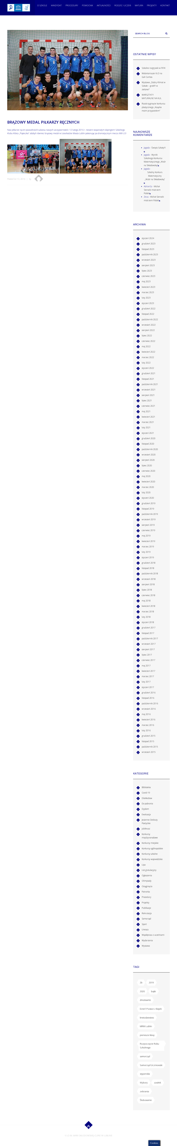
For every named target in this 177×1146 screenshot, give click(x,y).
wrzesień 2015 (149, 752)
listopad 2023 (148, 249)
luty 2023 (146, 297)
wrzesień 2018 (149, 579)
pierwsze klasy (147, 1035)
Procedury (72, 5)
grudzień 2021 (148, 373)
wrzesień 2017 (149, 643)
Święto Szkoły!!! (158, 147)
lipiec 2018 (147, 589)
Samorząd (146, 918)
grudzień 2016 (148, 692)
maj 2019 (146, 535)
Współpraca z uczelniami (153, 934)
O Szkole (42, 5)
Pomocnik (87, 5)
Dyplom (145, 808)
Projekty (152, 5)
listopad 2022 (148, 313)
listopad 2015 (148, 741)
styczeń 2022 (148, 368)
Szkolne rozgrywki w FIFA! (153, 68)
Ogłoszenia (147, 875)
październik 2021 (150, 384)
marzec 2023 (148, 292)
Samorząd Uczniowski (151, 1065)
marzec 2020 (148, 487)
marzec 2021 (148, 422)
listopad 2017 (148, 633)
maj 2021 (146, 411)
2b (141, 982)
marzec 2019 (148, 546)
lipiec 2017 (147, 654)
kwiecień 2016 (148, 719)
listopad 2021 (148, 378)
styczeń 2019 (148, 557)
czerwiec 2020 (148, 470)
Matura (139, 5)
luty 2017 (146, 681)
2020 (142, 991)
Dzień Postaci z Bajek (151, 1008)
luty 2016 (146, 730)
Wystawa (146, 945)
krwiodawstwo (147, 1017)
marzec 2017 (148, 676)
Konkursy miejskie (150, 842)
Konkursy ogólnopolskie (152, 848)
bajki (153, 991)
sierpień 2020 (148, 460)
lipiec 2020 (147, 465)
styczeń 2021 (148, 433)
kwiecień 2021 (148, 416)
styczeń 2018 (148, 622)
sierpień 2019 (148, 524)
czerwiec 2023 (148, 276)
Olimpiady (146, 880)
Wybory (144, 1082)
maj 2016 (146, 714)
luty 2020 (146, 492)
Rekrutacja (147, 913)
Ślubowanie (146, 1100)
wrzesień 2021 (149, 389)
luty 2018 (146, 616)
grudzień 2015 (148, 735)
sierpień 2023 (148, 265)
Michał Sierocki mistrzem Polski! (152, 190)
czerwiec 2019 (148, 530)
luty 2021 (146, 427)
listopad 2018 (148, 568)
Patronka (146, 891)
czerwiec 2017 (148, 660)
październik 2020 (150, 449)
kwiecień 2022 (148, 351)
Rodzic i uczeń (122, 5)
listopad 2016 (148, 697)
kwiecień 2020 (148, 481)
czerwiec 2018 (148, 595)
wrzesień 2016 (149, 708)
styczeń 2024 (148, 238)
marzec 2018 (148, 611)
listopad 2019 (148, 508)
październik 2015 (150, 746)
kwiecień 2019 (148, 541)
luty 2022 (146, 362)
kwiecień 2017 (148, 671)
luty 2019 (146, 551)
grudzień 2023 (148, 243)
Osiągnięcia (147, 886)
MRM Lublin (146, 1026)
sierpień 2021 (148, 395)
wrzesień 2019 (149, 519)
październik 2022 (150, 319)
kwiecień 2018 (148, 606)
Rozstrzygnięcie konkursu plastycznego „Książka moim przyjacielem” (153, 107)
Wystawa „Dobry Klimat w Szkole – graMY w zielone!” (153, 86)
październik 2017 (150, 638)
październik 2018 (150, 573)
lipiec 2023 (147, 270)
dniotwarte (145, 1000)
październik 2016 (150, 703)
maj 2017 (146, 665)
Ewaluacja (146, 814)
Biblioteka (146, 787)
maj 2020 (146, 476)
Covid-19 (146, 792)
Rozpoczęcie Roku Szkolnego (149, 1045)
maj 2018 (146, 600)
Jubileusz (146, 828)
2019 (151, 982)
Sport (144, 924)
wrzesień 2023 (149, 259)
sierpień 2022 (148, 330)
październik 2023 (150, 254)
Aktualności (104, 5)
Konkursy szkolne (150, 853)
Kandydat (56, 5)
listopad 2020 (148, 443)
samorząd (145, 1056)
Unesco (145, 929)
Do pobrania (147, 803)
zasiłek (157, 1082)
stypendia (145, 1073)
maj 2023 (146, 281)
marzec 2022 (148, 357)
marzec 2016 (148, 725)
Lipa (144, 864)
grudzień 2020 (148, 438)
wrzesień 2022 (149, 324)
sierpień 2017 (148, 649)
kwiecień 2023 (148, 287)
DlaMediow (147, 798)
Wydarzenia (147, 940)
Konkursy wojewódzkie (152, 859)
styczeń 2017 (148, 687)
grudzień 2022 (148, 308)
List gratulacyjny (149, 870)
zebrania (144, 1091)
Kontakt (165, 5)
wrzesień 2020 (149, 454)
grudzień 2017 (148, 627)
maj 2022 (146, 346)
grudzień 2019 (148, 503)
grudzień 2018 (148, 562)
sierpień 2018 (148, 584)
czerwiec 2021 (148, 405)
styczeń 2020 (148, 497)
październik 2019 (150, 514)
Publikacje (146, 907)
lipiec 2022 (147, 335)
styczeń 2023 (148, 303)
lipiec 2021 (147, 400)
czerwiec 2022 (148, 341)
